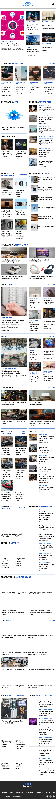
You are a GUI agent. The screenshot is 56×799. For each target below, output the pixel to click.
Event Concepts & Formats (45, 718)
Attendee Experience (8, 368)
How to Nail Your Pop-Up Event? (12, 669)
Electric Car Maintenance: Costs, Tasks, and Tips (46, 449)
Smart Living (36, 789)
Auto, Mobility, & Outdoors (45, 709)
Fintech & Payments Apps (45, 509)
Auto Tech (46, 789)
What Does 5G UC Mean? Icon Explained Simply (46, 130)
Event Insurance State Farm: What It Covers (48, 49)
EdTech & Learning (43, 136)
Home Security (6, 318)
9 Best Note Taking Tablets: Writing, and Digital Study (46, 142)
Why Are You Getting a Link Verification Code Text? (11, 535)
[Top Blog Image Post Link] (33, 15)
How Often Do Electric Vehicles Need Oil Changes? (46, 459)
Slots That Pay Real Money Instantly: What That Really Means (46, 536)
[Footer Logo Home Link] (28, 785)
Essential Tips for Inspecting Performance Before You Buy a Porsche (6, 496)
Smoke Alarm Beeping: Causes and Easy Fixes (48, 302)
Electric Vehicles (43, 434)
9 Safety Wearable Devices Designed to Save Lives (19, 235)
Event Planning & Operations (47, 44)
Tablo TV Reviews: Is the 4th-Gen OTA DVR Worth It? (46, 109)
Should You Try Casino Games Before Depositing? (46, 566)
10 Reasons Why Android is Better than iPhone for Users (21, 154)
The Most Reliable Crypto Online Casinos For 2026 (46, 547)
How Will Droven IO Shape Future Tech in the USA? (33, 51)
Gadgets (27, 789)
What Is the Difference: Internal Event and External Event (47, 751)
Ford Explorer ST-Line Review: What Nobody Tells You (6, 474)
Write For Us (39, 792)
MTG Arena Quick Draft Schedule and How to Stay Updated (20, 744)
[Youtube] (50, 796)
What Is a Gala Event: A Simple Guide (34, 377)
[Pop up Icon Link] (53, 4)
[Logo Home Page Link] (28, 4)
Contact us (19, 792)
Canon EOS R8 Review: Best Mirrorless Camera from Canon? (6, 89)
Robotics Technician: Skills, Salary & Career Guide (46, 163)
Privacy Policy (50, 792)
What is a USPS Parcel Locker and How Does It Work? (48, 27)
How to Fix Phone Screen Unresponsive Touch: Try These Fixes (32, 27)
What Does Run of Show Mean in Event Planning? (46, 731)
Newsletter (29, 792)
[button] (2, 4)
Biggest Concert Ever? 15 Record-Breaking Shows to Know (46, 741)
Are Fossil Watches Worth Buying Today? (6, 192)
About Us (4, 792)
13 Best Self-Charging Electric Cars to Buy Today (46, 438)
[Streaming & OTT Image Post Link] (14, 252)
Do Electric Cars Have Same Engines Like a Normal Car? (46, 478)
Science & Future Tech (44, 105)
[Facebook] (54, 796)
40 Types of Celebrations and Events (41, 669)
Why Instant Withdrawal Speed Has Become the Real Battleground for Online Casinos (46, 515)
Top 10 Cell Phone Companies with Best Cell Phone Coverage (46, 702)
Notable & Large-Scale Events (34, 349)
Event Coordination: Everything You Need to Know (46, 762)
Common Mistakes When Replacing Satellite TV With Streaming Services (41, 423)
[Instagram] (47, 796)
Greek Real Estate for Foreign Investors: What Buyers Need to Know (40, 612)
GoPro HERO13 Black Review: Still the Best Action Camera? (45, 189)
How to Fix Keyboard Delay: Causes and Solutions (46, 119)
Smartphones (31, 21)
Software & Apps (7, 41)
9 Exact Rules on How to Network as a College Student (20, 561)
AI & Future (19, 789)
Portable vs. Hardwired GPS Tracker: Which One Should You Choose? (12, 612)
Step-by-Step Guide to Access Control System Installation (12, 321)
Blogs (11, 792)
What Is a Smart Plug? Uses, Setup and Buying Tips (46, 152)
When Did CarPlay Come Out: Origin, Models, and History (20, 496)
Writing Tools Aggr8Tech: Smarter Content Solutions (11, 45)
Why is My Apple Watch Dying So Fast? (20, 212)
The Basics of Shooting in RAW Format (35, 87)
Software (10, 789)
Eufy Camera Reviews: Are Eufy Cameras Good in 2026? (46, 179)
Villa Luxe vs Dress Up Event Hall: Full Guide (48, 376)
